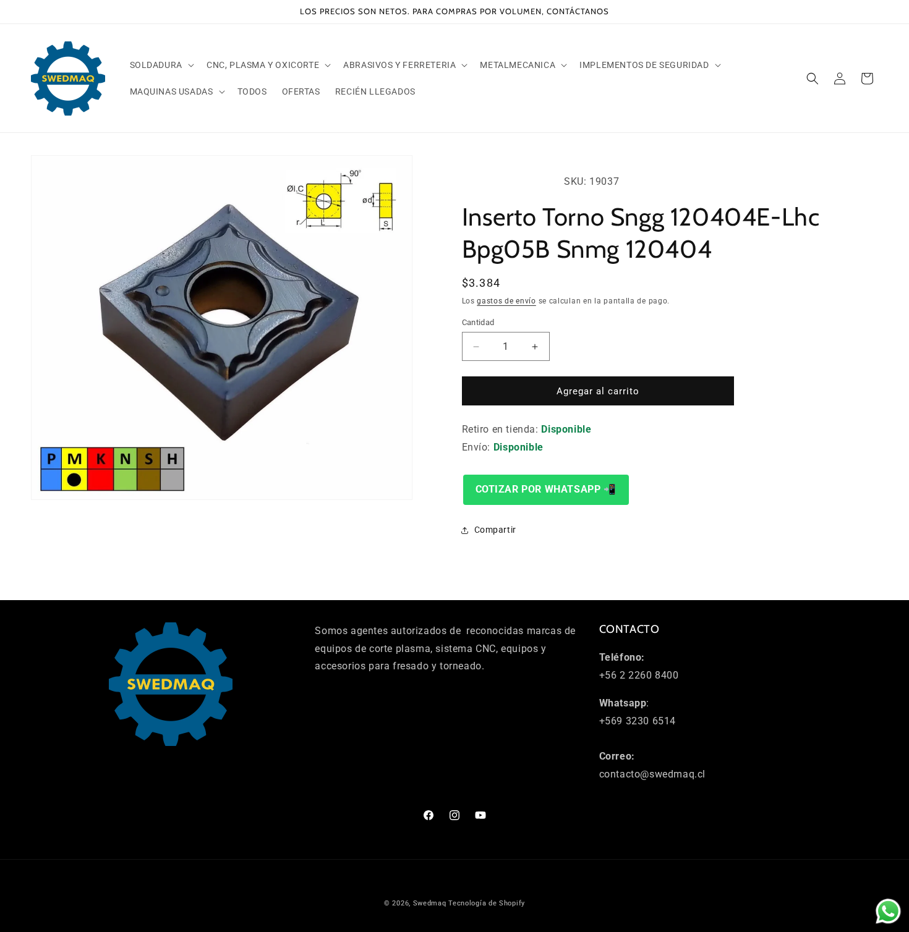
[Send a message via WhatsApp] (888, 911)
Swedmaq (429, 903)
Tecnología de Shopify (486, 903)
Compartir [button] (495, 530)
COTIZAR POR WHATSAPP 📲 (546, 489)
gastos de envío (506, 301)
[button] (160, 65)
